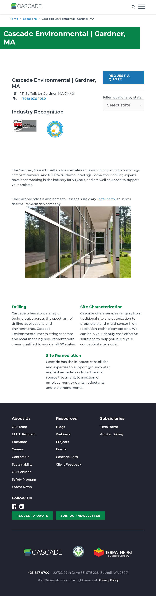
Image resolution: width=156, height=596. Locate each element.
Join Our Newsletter (80, 515)
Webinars (63, 434)
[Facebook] (14, 506)
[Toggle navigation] (141, 7)
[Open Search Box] (133, 7)
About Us (21, 418)
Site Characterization (101, 307)
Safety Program (24, 479)
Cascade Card (67, 457)
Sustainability (22, 464)
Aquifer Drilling (111, 434)
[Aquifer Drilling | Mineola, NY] (78, 552)
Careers (18, 449)
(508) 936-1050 (33, 99)
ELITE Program (24, 434)
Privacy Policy (109, 580)
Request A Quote (119, 77)
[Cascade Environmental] (26, 7)
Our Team (19, 427)
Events (61, 449)
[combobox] (123, 105)
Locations (20, 442)
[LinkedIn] (21, 506)
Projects (62, 442)
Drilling (19, 307)
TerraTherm (106, 199)
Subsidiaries (112, 418)
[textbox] (123, 105)
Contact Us (20, 457)
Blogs (60, 427)
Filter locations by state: (122, 97)
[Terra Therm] (113, 552)
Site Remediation (63, 355)
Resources (66, 418)
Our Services (21, 472)
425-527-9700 (38, 573)
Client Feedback (68, 464)
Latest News (22, 487)
